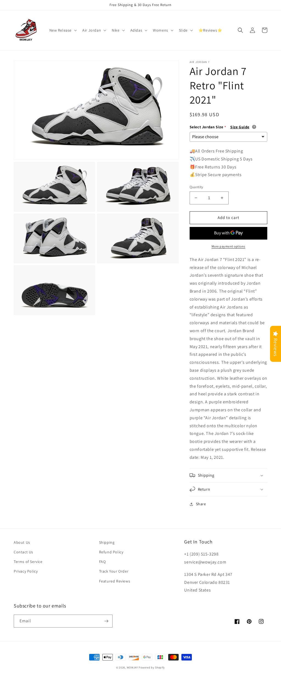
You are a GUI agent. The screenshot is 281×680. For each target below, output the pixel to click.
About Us (22, 542)
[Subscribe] (106, 621)
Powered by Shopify (152, 667)
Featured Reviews (114, 581)
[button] (62, 30)
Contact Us (23, 551)
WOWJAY (132, 667)
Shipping (107, 542)
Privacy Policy (26, 571)
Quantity (196, 187)
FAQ (102, 561)
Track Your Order (114, 571)
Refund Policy (111, 551)
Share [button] (201, 503)
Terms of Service (28, 561)
